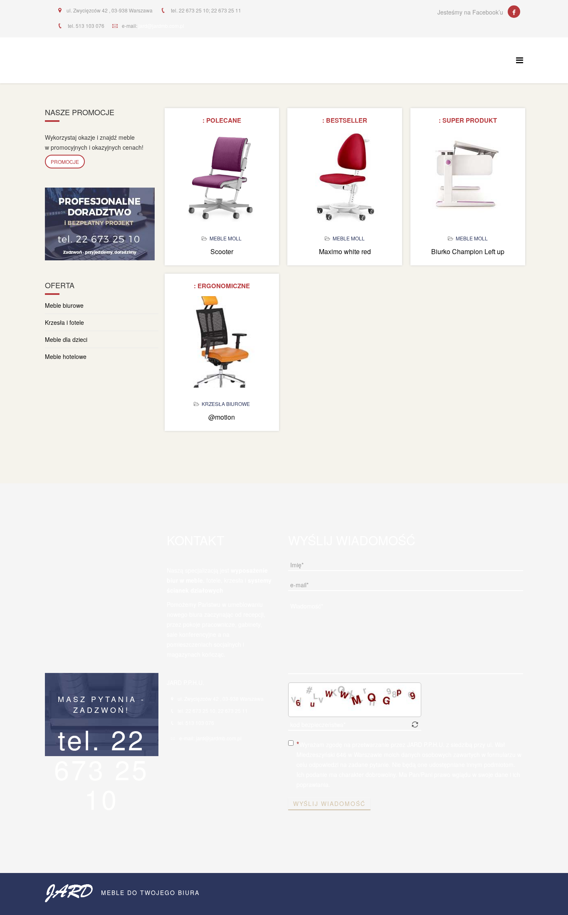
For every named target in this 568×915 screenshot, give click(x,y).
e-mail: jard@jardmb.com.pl (210, 738)
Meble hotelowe (65, 356)
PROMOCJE (65, 161)
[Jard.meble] (514, 11)
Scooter (221, 251)
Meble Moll (226, 238)
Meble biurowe (64, 305)
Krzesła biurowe (226, 403)
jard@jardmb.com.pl (161, 25)
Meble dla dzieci (66, 339)
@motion (221, 417)
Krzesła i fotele (64, 322)
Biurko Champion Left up (467, 251)
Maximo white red (345, 251)
